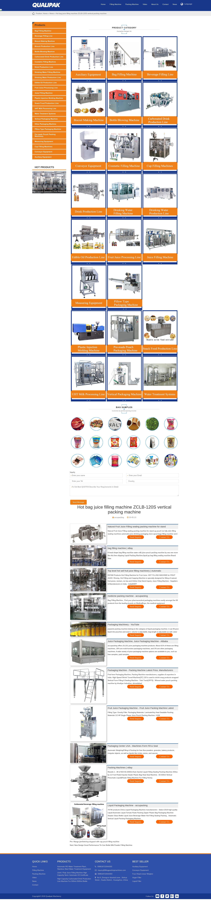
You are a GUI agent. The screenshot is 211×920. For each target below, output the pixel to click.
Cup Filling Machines (43, 147)
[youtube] (157, 896)
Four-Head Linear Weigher (142, 874)
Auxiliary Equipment (43, 157)
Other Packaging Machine (45, 124)
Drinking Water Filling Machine (47, 72)
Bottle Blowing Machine (45, 52)
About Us (154, 4)
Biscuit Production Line (44, 46)
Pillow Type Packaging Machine (48, 129)
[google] (172, 896)
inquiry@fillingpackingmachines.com (112, 870)
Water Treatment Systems (45, 114)
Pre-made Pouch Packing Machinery (45, 135)
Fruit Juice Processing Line (46, 88)
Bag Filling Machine (43, 31)
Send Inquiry (135, 537)
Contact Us (164, 537)
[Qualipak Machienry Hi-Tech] (48, 4)
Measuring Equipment (44, 141)
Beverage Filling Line (43, 36)
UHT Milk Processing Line (45, 108)
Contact (166, 4)
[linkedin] (177, 896)
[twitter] (167, 896)
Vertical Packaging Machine (46, 119)
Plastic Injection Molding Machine (49, 98)
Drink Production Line (44, 67)
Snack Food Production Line (47, 103)
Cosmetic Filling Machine (45, 62)
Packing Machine (132, 4)
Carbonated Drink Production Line (49, 57)
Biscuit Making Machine (45, 41)
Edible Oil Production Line (46, 83)
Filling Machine (115, 4)
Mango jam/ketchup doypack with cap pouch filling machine (96, 842)
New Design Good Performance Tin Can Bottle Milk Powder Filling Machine (103, 845)
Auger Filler (136, 877)
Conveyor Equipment (43, 152)
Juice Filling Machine (44, 93)
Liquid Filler (136, 881)
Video (145, 4)
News (175, 4)
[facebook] (162, 896)
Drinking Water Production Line (48, 77)
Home (103, 4)
